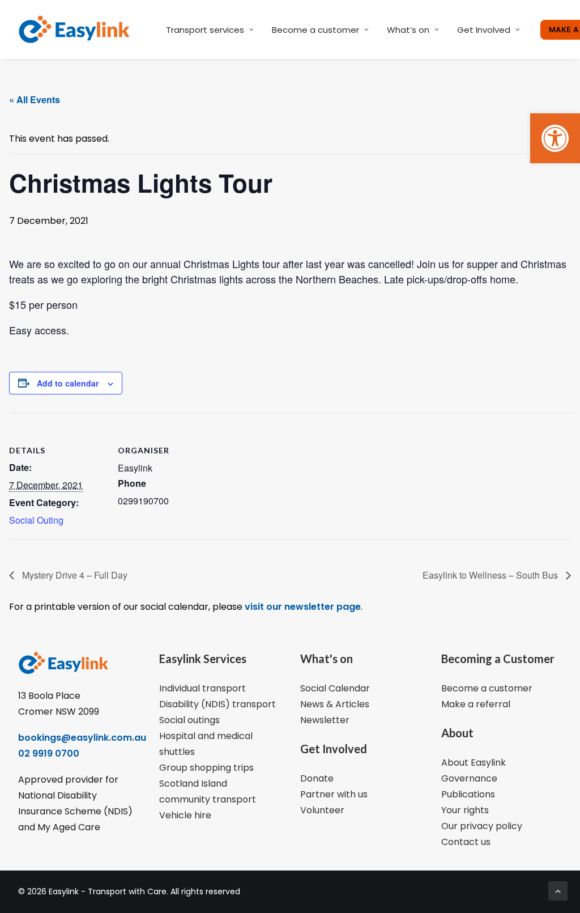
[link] (555, 138)
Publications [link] (468, 794)
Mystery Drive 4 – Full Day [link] (73, 574)
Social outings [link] (189, 720)
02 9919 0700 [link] (48, 753)
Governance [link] (469, 778)
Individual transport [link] (202, 688)
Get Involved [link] (483, 30)
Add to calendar (68, 383)
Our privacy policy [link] (481, 826)
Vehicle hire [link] (185, 815)
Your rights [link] (465, 810)
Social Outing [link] (36, 519)
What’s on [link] (408, 30)
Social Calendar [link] (335, 688)
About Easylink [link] (473, 762)
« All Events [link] (34, 99)
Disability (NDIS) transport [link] (217, 704)
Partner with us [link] (334, 794)
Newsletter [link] (324, 720)
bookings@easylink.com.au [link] (82, 737)
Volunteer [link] (322, 810)
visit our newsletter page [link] (301, 606)
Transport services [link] (205, 30)
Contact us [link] (466, 841)
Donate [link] (317, 778)
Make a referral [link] (475, 704)
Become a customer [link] (315, 30)
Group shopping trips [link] (206, 767)
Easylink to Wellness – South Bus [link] (491, 574)
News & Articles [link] (334, 704)
